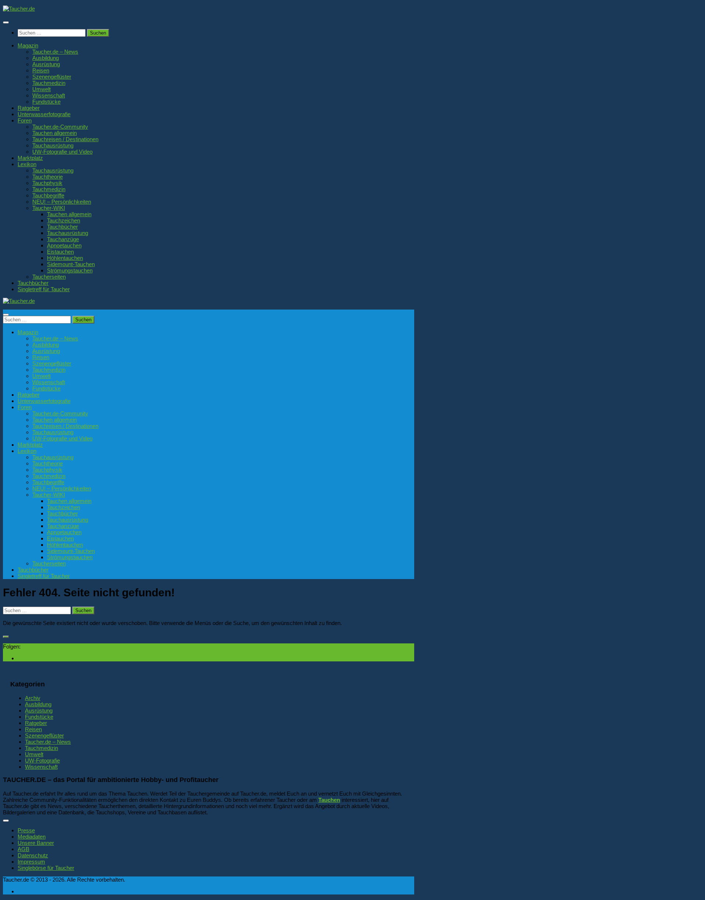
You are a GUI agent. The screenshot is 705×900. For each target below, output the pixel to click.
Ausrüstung (46, 64)
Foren (25, 120)
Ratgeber (29, 108)
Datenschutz (33, 855)
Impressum (31, 861)
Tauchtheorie (47, 177)
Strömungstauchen (70, 270)
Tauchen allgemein (54, 133)
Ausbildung (45, 58)
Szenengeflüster (51, 77)
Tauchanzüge (63, 239)
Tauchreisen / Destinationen (65, 139)
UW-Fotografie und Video (62, 152)
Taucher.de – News (55, 52)
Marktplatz (30, 158)
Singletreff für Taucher (44, 289)
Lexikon (27, 164)
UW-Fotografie (42, 760)
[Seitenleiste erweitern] (6, 637)
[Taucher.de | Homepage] (19, 9)
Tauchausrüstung (52, 145)
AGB (23, 849)
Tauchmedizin (48, 83)
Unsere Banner (36, 843)
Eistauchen (60, 252)
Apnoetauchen (64, 245)
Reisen (40, 70)
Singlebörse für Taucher (46, 868)
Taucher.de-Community (60, 127)
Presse (26, 830)
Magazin (28, 45)
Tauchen (329, 800)
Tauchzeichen (63, 220)
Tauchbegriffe (48, 195)
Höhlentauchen (65, 258)
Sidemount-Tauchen (71, 264)
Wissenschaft (48, 95)
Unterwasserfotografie (44, 114)
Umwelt (41, 89)
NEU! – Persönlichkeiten (61, 202)
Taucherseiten (49, 277)
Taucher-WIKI (48, 208)
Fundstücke (46, 102)
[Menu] (6, 22)
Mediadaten (32, 836)
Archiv (32, 698)
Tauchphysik (47, 183)
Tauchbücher (62, 227)
